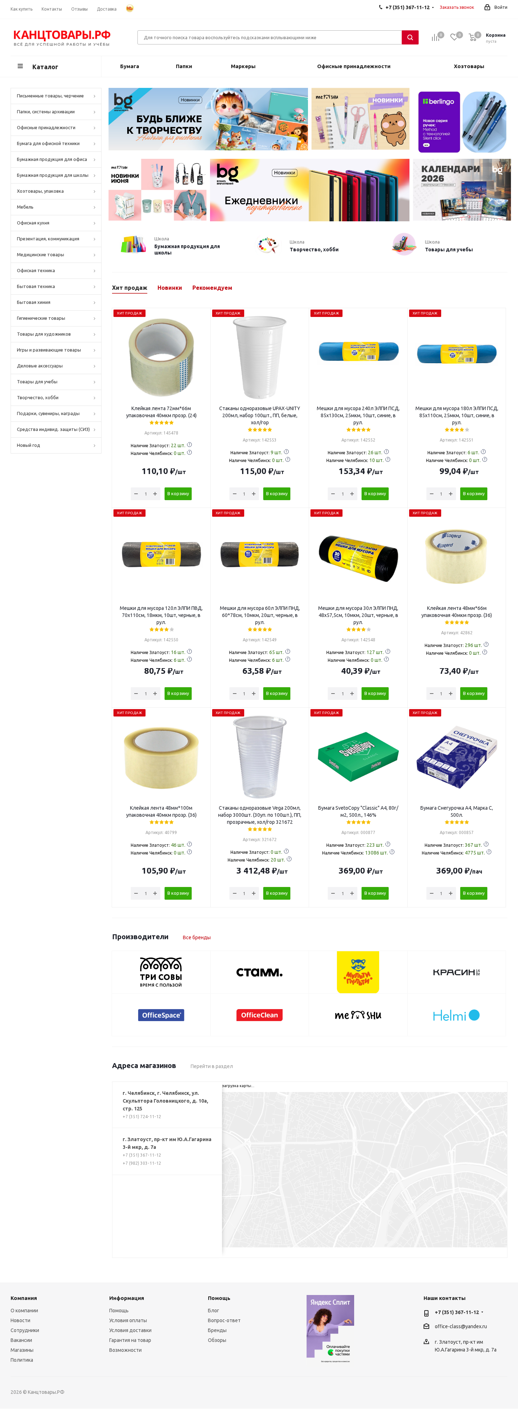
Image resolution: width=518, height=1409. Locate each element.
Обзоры (217, 1340)
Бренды (217, 1330)
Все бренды (197, 937)
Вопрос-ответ (224, 1320)
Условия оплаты (128, 1320)
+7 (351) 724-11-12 (142, 1116)
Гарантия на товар (130, 1340)
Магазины (22, 1350)
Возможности (125, 1350)
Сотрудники (25, 1330)
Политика (22, 1360)
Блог (213, 1310)
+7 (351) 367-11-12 (142, 1155)
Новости (20, 1320)
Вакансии (21, 1340)
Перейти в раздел (212, 1066)
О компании (24, 1310)
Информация (126, 1298)
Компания (24, 1298)
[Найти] (410, 37)
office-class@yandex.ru (461, 1326)
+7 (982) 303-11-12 (142, 1163)
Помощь (119, 1310)
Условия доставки (130, 1330)
